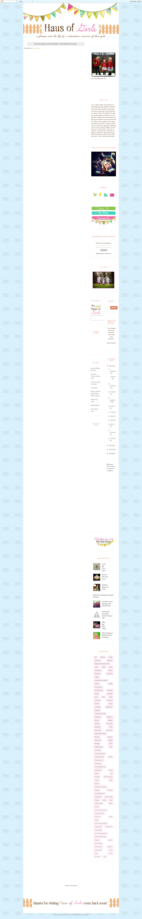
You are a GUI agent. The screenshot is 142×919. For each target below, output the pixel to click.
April (112, 420)
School (110, 703)
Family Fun (98, 660)
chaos (96, 697)
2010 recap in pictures (100, 810)
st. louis (110, 853)
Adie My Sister (98, 687)
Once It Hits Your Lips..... (105, 577)
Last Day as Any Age (100, 713)
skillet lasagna (95, 405)
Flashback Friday (99, 757)
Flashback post (99, 747)
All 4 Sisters (98, 730)
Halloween (109, 717)
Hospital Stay (98, 826)
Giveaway (97, 710)
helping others (98, 846)
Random (102, 657)
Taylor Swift (98, 740)
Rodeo (104, 800)
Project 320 (109, 723)
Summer (110, 670)
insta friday (97, 707)
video (104, 856)
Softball (110, 683)
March (112, 424)
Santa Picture (108, 826)
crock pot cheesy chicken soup (95, 376)
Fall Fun (97, 693)
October (113, 392)
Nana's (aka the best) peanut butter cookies (95, 393)
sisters (110, 850)
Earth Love (97, 816)
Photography (98, 797)
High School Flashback (101, 823)
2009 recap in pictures (100, 787)
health (110, 727)
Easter (110, 816)
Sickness (110, 737)
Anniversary (98, 763)
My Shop (97, 723)
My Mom (110, 720)
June (112, 412)
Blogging (97, 743)
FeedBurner (107, 253)
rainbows (110, 846)
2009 (110, 453)
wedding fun (109, 707)
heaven (97, 806)
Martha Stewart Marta (100, 733)
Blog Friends (98, 770)
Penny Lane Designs (84, 914)
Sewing (110, 757)
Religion (97, 800)
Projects (97, 683)
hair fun (110, 840)
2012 (110, 366)
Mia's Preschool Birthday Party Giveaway (107, 635)
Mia (96, 657)
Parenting (109, 690)
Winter (110, 697)
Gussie (96, 820)
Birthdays (110, 660)
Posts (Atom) (36, 48)
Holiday (97, 677)
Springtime (97, 727)
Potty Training (108, 797)
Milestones (97, 673)
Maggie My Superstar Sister (102, 663)
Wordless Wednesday (100, 836)
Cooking (97, 790)
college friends (98, 803)
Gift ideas (110, 790)
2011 (110, 445)
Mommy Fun (98, 670)
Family (110, 667)
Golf (111, 773)
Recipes (97, 703)
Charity (110, 770)
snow (96, 853)
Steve (103, 697)
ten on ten (97, 856)
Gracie (96, 667)
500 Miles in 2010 (99, 813)
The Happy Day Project (101, 833)
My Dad (97, 720)
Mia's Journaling (108, 777)
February (112, 432)
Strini (111, 800)
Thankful (110, 740)
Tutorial (97, 780)
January (113, 438)
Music (110, 747)
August (113, 406)
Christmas (109, 693)
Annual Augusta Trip (100, 767)
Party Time (109, 700)
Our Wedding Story (100, 793)
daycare (97, 783)
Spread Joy (98, 717)
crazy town (97, 700)
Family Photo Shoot (100, 753)
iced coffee (94, 388)
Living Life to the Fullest (101, 680)
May (112, 416)
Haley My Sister (99, 690)
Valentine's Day (99, 760)
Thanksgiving (98, 830)
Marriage (97, 777)
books (110, 780)
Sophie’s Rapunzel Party (105, 587)
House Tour (109, 730)
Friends (97, 773)
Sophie (110, 657)
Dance (110, 743)
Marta (103, 667)
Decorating (98, 750)
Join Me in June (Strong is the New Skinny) (107, 603)
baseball (97, 840)
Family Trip (109, 673)
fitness (110, 803)
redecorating (98, 850)
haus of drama (98, 843)
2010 (110, 449)
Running (97, 737)
